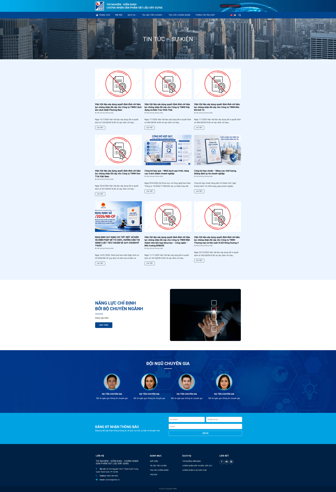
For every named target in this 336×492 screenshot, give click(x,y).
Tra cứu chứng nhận (179, 15)
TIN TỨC (118, 15)
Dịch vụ (131, 15)
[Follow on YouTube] (226, 462)
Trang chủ (104, 15)
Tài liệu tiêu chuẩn (152, 15)
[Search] (240, 15)
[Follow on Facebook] (222, 462)
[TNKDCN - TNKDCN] (128, 5)
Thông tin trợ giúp (205, 15)
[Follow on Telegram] (231, 462)
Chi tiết (100, 128)
